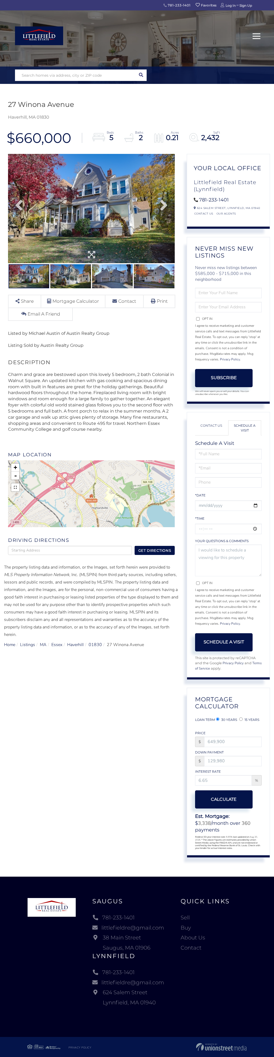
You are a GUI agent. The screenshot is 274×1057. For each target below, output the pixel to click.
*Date (200, 495)
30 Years (228, 720)
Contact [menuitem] (191, 948)
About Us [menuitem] (193, 937)
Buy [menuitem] (186, 927)
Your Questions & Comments (222, 541)
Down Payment (209, 752)
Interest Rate (208, 772)
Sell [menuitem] (185, 917)
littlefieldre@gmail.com (132, 927)
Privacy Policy (230, 359)
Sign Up (245, 5)
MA (43, 645)
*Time (199, 518)
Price (200, 733)
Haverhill (75, 645)
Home (9, 645)
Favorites (208, 5)
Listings (27, 645)
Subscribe (224, 377)
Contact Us (203, 213)
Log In (231, 5)
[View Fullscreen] (15, 487)
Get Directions (154, 550)
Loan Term (205, 720)
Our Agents (226, 213)
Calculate (224, 799)
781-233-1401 (179, 5)
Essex (56, 645)
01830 (95, 645)
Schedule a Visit (245, 427)
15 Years (251, 720)
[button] (141, 75)
